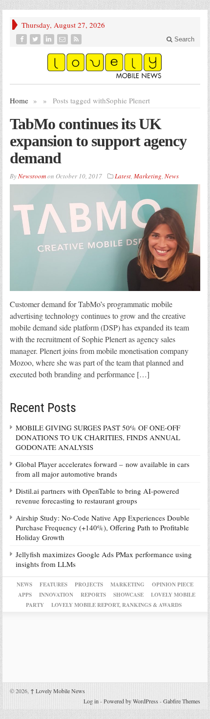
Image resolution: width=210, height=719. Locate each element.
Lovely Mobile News (57, 691)
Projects (89, 584)
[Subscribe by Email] (63, 39)
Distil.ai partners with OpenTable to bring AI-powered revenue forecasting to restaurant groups (97, 495)
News (172, 176)
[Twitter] (36, 39)
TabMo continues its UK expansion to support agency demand (98, 141)
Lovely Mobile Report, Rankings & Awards (116, 605)
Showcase (128, 595)
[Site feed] (77, 39)
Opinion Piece (172, 584)
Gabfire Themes (181, 701)
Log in (91, 701)
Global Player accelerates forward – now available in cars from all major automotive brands (102, 469)
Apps (25, 595)
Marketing (148, 176)
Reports (93, 595)
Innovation (56, 595)
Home (19, 100)
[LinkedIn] (50, 39)
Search (183, 39)
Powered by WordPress (131, 701)
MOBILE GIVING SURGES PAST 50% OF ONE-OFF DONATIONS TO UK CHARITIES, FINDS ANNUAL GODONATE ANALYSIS (98, 437)
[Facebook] (22, 39)
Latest (123, 176)
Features (53, 584)
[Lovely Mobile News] (105, 65)
